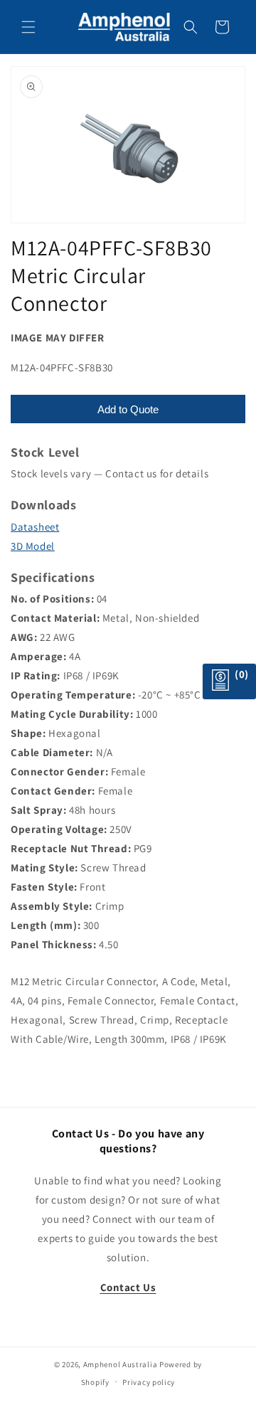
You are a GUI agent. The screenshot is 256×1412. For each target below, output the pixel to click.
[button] (28, 27)
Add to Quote (128, 409)
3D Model (33, 546)
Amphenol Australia (120, 1364)
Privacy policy (148, 1382)
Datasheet (35, 527)
